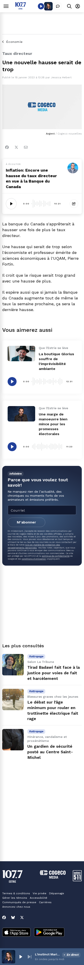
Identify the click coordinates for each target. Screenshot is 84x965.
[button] (20, 956)
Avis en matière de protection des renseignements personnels (34, 546)
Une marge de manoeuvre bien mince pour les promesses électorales (53, 424)
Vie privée (39, 893)
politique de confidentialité (55, 556)
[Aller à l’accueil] (20, 8)
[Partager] (74, 203)
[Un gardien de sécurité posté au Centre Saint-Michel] (13, 739)
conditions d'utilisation (34, 559)
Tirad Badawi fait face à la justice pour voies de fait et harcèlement (53, 673)
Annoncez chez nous (16, 906)
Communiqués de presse (19, 902)
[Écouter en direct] (41, 6)
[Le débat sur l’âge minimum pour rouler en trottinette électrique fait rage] (13, 699)
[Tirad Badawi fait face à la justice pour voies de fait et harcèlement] (13, 664)
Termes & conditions (16, 893)
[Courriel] (25, 147)
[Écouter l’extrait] (11, 203)
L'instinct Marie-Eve (47, 954)
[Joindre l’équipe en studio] (57, 6)
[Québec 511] (77, 880)
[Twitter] (16, 147)
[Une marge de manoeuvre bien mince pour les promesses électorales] (21, 413)
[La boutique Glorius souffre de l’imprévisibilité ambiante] (21, 353)
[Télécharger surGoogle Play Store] (49, 933)
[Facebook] (7, 147)
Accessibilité (38, 897)
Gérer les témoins (14, 897)
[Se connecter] (77, 6)
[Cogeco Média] (53, 877)
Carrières (45, 902)
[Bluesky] (13, 917)
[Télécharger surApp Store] (16, 933)
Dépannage (56, 893)
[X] (22, 917)
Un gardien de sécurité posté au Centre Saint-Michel (50, 752)
